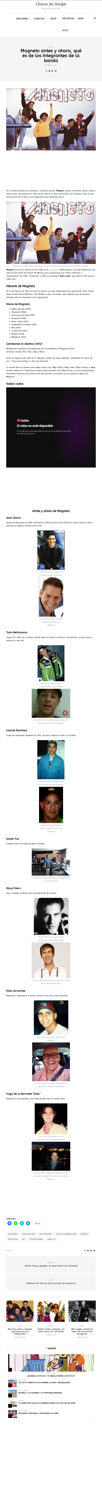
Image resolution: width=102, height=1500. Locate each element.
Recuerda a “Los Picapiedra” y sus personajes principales (40, 1393)
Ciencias (39, 18)
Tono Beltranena (36, 1239)
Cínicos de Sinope (51, 4)
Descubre (22, 18)
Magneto (84, 1234)
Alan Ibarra (12, 1234)
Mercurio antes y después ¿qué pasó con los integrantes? (20, 1331)
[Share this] (46, 71)
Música (51, 47)
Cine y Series (51, 1373)
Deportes (68, 18)
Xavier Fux (51, 1239)
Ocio (65, 30)
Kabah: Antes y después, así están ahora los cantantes (51, 1330)
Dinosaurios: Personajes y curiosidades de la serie (38, 1413)
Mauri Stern (13, 1239)
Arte (53, 18)
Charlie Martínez (28, 1234)
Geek (81, 18)
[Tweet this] (49, 71)
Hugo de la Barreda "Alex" (66, 1234)
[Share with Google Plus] (52, 71)
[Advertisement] (51, 171)
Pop (23, 1239)
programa (54, 270)
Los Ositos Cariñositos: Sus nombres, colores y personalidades (44, 1382)
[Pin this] (55, 71)
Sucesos (21, 1400)
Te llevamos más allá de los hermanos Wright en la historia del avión (46, 1403)
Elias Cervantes (45, 1234)
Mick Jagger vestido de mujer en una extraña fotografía (82, 1331)
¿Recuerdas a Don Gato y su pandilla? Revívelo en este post (51, 1376)
